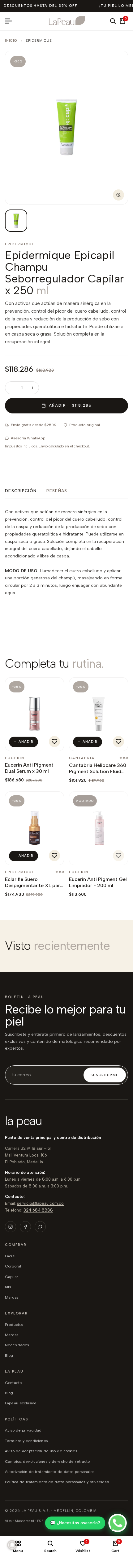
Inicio (11, 41)
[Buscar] (113, 21)
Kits (8, 1286)
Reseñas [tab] (56, 491)
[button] (54, 741)
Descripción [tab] (20, 491)
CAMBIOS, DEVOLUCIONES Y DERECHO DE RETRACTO (47, 1461)
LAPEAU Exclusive (20, 1403)
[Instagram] (10, 1226)
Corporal (13, 1266)
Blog (9, 1392)
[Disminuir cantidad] (11, 388)
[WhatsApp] (40, 1226)
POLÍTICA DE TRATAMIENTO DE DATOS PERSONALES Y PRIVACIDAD (57, 1481)
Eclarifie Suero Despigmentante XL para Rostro (34, 885)
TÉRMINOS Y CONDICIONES (26, 1440)
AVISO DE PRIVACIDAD (23, 1430)
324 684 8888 (38, 1210)
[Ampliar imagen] (118, 195)
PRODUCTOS (14, 1324)
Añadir (26, 742)
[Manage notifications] (12, 1545)
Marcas (11, 1297)
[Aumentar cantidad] (32, 388)
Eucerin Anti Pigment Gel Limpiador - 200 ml (98, 882)
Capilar (11, 1276)
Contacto (13, 1382)
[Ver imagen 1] (16, 220)
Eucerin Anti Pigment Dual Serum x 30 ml (29, 768)
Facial (10, 1256)
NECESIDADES (17, 1345)
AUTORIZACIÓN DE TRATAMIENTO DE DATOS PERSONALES (49, 1471)
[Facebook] (25, 1226)
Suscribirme (105, 1075)
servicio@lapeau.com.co (40, 1203)
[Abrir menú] (11, 21)
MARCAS (11, 1334)
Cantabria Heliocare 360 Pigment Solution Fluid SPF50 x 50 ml (97, 771)
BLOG (9, 1355)
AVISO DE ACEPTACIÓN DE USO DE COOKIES (41, 1451)
